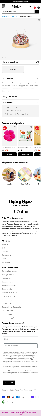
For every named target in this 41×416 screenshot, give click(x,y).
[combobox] (21, 345)
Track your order (8, 275)
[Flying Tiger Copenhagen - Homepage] (16, 6)
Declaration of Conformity (11, 307)
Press (4, 259)
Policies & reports (8, 296)
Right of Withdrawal (9, 286)
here (21, 414)
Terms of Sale (7, 289)
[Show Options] (35, 346)
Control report (7, 314)
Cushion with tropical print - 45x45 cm (25, 148)
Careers (5, 252)
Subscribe (9, 383)
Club (3, 248)
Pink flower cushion (8, 148)
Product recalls (7, 311)
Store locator (6, 278)
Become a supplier (9, 318)
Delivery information (9, 271)
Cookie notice (7, 304)
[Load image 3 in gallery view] (5, 57)
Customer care (7, 282)
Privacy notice (7, 300)
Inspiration (6, 262)
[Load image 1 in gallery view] (2, 57)
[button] (3, 6)
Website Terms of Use (10, 293)
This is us (5, 244)
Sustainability (7, 255)
